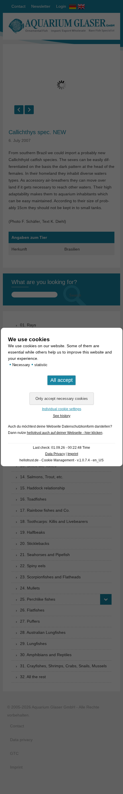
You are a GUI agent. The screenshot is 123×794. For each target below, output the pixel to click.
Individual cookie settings (61, 409)
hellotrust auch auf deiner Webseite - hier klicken (64, 433)
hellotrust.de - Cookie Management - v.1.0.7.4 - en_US (61, 460)
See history (61, 416)
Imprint (73, 454)
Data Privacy (55, 454)
